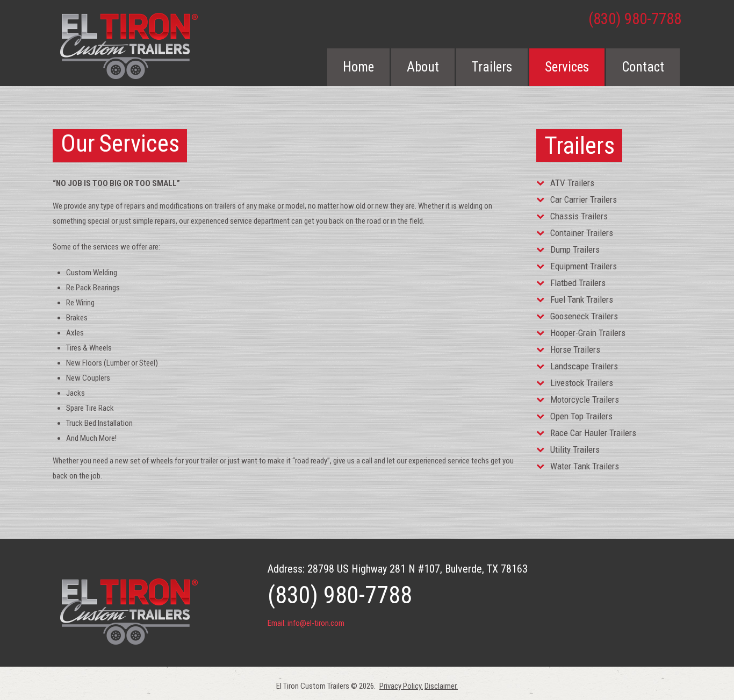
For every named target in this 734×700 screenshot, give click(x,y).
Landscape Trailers (584, 366)
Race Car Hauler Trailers (593, 432)
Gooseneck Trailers (584, 316)
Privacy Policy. (401, 686)
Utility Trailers (575, 449)
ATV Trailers (572, 182)
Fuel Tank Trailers (581, 299)
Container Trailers (581, 232)
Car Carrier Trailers (583, 199)
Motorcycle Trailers (584, 399)
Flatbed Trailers (578, 282)
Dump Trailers (575, 249)
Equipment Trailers (583, 266)
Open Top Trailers (581, 416)
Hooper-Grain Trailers (587, 332)
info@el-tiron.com (315, 623)
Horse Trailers (575, 349)
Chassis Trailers (579, 216)
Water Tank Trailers (584, 466)
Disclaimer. (441, 686)
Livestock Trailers (581, 382)
